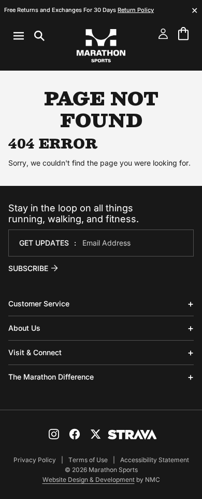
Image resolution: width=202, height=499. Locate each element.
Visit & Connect (35, 352)
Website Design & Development (88, 479)
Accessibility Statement (154, 460)
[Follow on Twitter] (95, 434)
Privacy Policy (34, 460)
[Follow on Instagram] (54, 434)
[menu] (29, 36)
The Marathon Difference (51, 376)
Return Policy (136, 10)
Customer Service (38, 303)
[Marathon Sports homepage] (101, 45)
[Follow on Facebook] (74, 434)
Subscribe (28, 268)
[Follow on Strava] (132, 434)
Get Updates (44, 242)
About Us (24, 327)
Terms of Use (88, 460)
